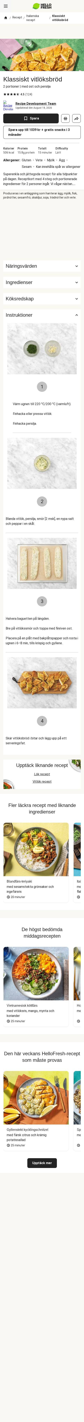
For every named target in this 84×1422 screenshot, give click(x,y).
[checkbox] (5, 94)
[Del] (76, 118)
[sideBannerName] (42, 229)
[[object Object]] (65, 118)
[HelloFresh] (42, 6)
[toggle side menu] (5, 6)
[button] (42, 282)
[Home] (5, 18)
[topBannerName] (42, 31)
